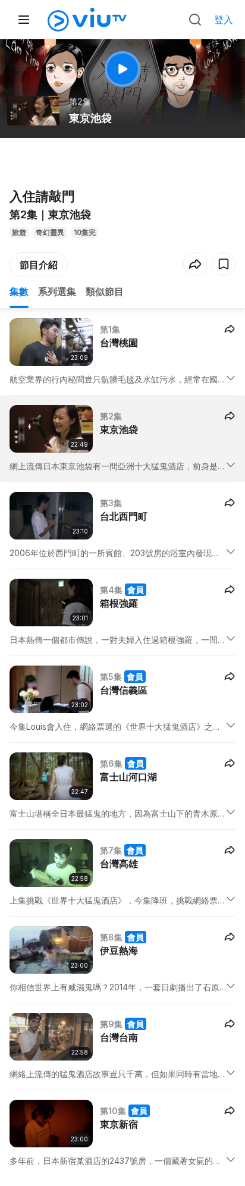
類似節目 (105, 291)
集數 (19, 291)
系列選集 (57, 291)
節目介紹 (39, 265)
